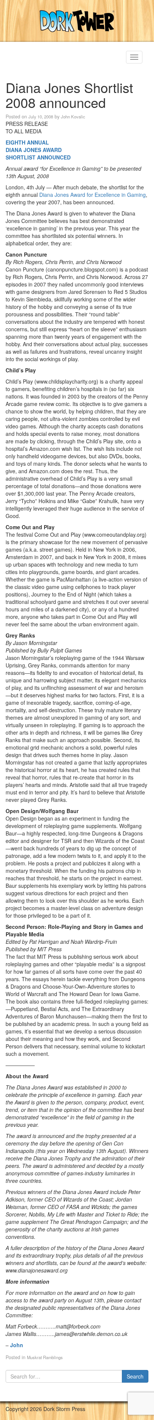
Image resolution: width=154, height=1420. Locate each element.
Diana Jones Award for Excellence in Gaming (92, 194)
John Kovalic (73, 117)
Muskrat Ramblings (45, 1357)
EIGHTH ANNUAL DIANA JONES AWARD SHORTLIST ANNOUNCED (38, 150)
